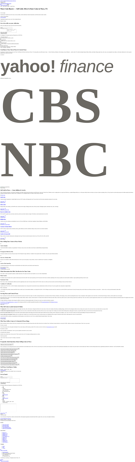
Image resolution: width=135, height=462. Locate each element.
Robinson (7, 302)
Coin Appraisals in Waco (7, 427)
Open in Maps (2, 413)
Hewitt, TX (4, 432)
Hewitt (1, 302)
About (6, 3)
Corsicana (56, 302)
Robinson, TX (5, 434)
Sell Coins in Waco (6, 424)
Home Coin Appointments (7, 428)
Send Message (3, 383)
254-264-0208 (2, 418)
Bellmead (10, 302)
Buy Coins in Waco (6, 426)
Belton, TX (4, 439)
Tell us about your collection (5, 382)
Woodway (4, 302)
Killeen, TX (5, 438)
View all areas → (5, 442)
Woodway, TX (5, 433)
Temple (43, 302)
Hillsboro (52, 302)
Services (2, 2)
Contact (10, 3)
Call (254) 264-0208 (5, 461)
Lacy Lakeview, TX (6, 436)
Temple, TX (5, 437)
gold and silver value (50, 326)
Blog (8, 3)
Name (1, 27)
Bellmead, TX (5, 435)
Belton (48, 302)
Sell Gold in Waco (6, 425)
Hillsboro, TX (5, 440)
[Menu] (8, 5)
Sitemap (1, 459)
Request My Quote (4, 33)
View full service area (4, 303)
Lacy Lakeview (15, 302)
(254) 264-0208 (4, 5)
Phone (1, 28)
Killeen (45, 302)
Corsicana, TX (5, 441)
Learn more (2, 201)
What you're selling (3, 32)
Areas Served (2, 3)
